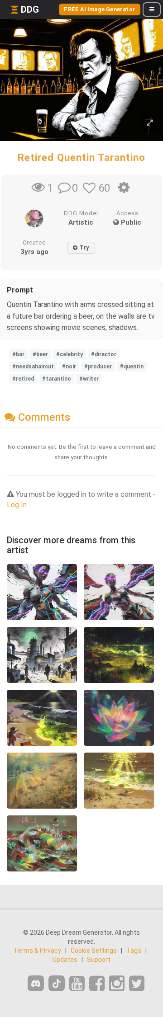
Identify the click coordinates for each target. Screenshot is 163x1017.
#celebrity (69, 354)
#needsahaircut (33, 366)
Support (98, 959)
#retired (23, 379)
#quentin (132, 366)
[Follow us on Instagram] (117, 983)
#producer (98, 366)
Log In (17, 504)
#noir (69, 366)
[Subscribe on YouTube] (77, 983)
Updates (65, 959)
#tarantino (56, 379)
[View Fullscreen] (149, 123)
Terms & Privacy (37, 950)
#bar (18, 354)
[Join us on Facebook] (97, 983)
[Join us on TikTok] (56, 983)
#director (103, 354)
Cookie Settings (94, 950)
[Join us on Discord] (36, 983)
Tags (133, 950)
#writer (89, 379)
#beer (40, 354)
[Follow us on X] (136, 983)
